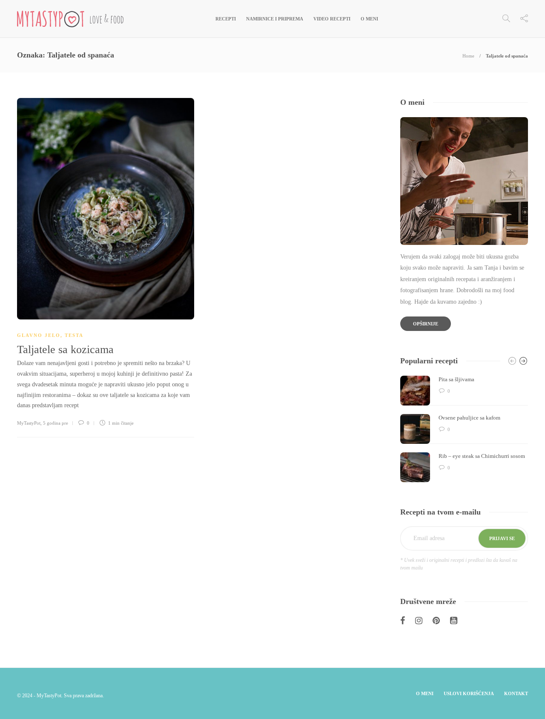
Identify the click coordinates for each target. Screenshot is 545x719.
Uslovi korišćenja (469, 693)
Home (468, 55)
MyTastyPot (28, 423)
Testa (74, 335)
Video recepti (331, 18)
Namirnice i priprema (274, 18)
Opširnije (425, 323)
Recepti (225, 18)
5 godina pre (55, 423)
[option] (464, 429)
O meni (369, 18)
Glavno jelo (38, 335)
